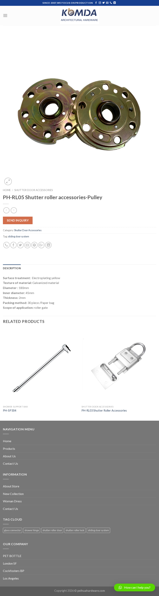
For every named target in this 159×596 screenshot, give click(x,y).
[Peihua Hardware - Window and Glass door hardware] (79, 15)
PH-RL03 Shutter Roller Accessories (104, 410)
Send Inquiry (18, 220)
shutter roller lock (75, 530)
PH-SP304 (9, 410)
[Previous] (3, 374)
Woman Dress (12, 501)
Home (7, 190)
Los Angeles (11, 578)
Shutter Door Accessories (33, 190)
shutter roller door (52, 530)
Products (9, 448)
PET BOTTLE (12, 556)
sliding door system (18, 236)
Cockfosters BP (13, 571)
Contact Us (10, 463)
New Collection (13, 494)
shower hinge (31, 530)
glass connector (12, 530)
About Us (9, 456)
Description (12, 268)
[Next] (156, 374)
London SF (10, 563)
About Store (11, 486)
